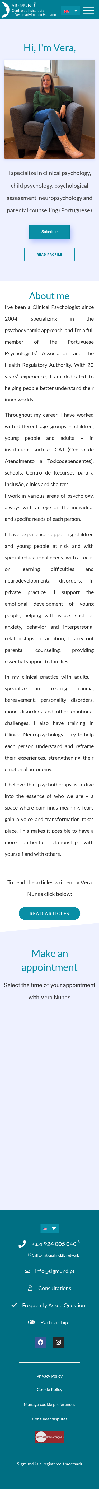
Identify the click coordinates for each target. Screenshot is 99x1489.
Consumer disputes (49, 1418)
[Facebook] (40, 1342)
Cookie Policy (49, 1389)
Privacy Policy (49, 1375)
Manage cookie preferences (50, 1404)
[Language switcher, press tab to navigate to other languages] (70, 10)
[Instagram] (58, 1342)
